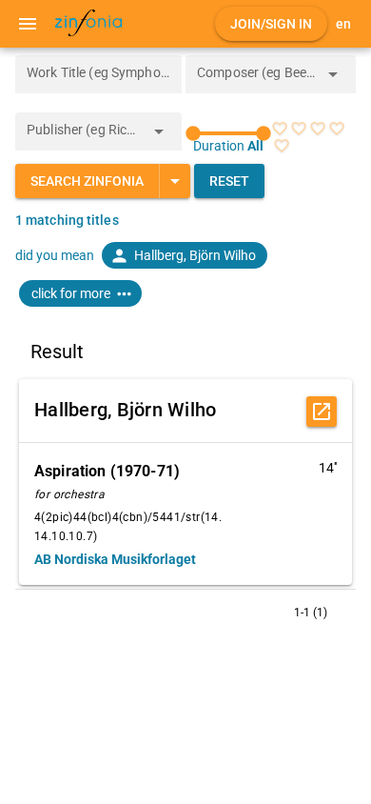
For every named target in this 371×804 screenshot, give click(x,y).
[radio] (279, 128)
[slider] (228, 133)
